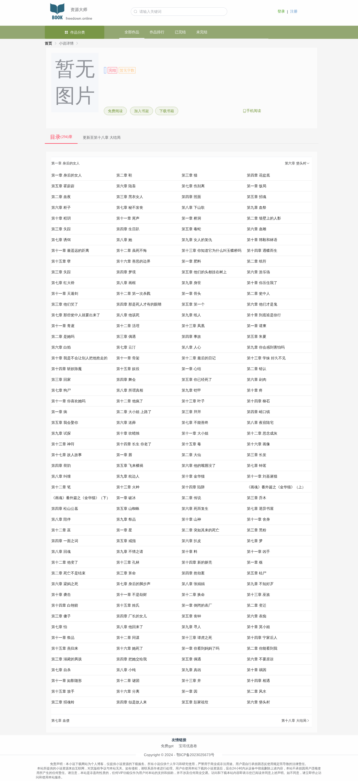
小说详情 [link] (66, 43)
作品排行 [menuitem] (157, 32)
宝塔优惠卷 (188, 746)
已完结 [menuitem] (180, 32)
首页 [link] (48, 43)
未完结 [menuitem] (201, 32)
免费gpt (167, 746)
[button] (181, 163)
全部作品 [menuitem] (131, 32)
